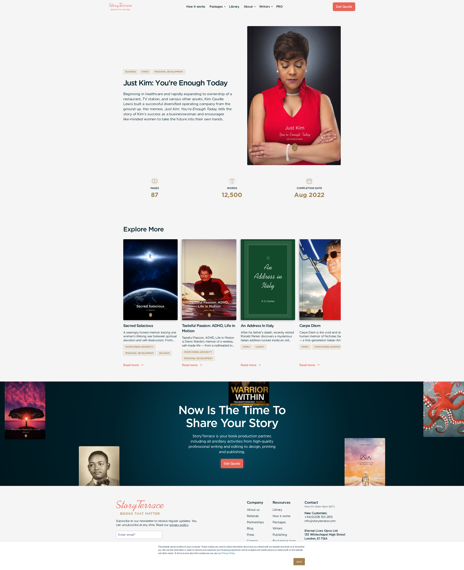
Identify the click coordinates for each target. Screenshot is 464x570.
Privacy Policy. (228, 553)
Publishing (280, 534)
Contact (252, 541)
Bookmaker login (284, 541)
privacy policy (178, 525)
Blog (250, 528)
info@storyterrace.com (319, 521)
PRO (279, 6)
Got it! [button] (299, 561)
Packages (279, 522)
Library (234, 6)
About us (253, 509)
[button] (217, 6)
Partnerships (255, 522)
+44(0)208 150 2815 (318, 517)
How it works (195, 6)
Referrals (253, 516)
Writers (277, 528)
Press (250, 534)
